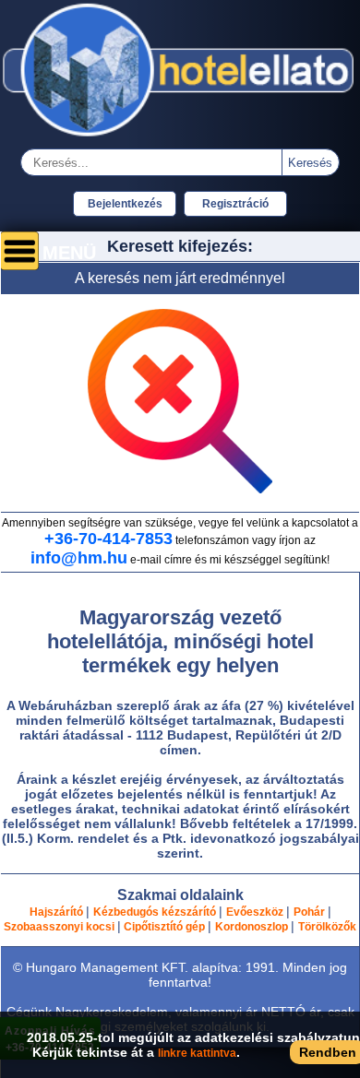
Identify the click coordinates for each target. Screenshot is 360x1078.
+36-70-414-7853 (108, 538)
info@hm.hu (78, 558)
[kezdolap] (180, 138)
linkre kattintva (197, 1053)
